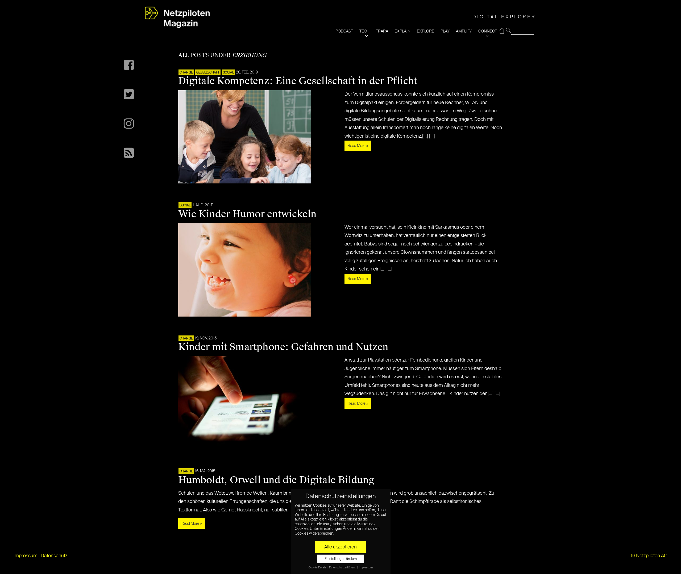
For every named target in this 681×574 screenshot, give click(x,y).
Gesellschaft (207, 72)
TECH (364, 31)
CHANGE (186, 72)
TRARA (382, 31)
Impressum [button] (366, 567)
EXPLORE (425, 31)
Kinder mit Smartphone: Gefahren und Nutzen (283, 347)
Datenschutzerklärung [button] (343, 567)
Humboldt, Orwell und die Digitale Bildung (276, 480)
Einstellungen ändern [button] (341, 559)
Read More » (358, 146)
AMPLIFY (464, 31)
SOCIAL (228, 72)
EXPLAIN (402, 31)
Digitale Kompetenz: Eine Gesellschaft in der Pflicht (297, 81)
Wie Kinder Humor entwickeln (247, 214)
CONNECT (487, 31)
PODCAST (344, 31)
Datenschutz (54, 556)
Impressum (26, 556)
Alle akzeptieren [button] (340, 547)
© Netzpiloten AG (649, 556)
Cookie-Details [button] (318, 567)
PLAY (445, 31)
